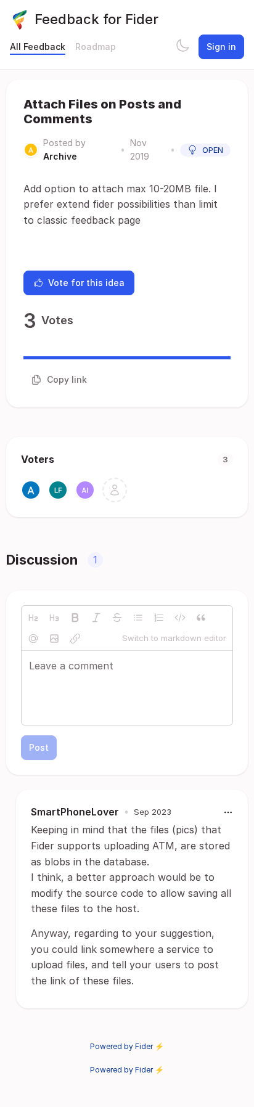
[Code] (180, 617)
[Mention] (33, 638)
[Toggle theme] (182, 47)
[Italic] (96, 617)
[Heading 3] (54, 617)
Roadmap (95, 46)
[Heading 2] (33, 617)
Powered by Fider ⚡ (127, 1046)
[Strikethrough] (117, 617)
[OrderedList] (159, 617)
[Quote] (201, 617)
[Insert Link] (75, 638)
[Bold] (75, 617)
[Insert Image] (54, 638)
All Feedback (37, 46)
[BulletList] (138, 617)
